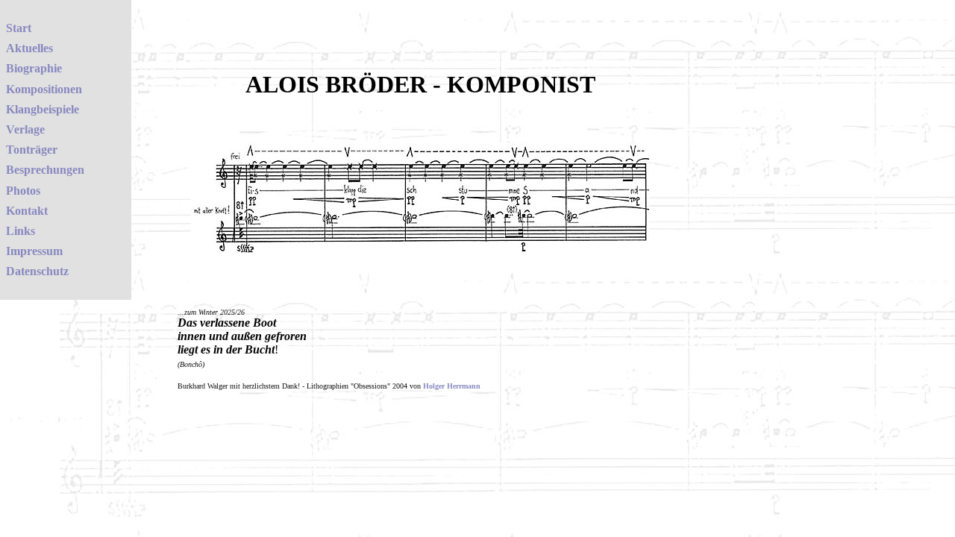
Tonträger (31, 149)
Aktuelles (29, 48)
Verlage (25, 129)
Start (18, 28)
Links (20, 230)
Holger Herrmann (451, 386)
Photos (23, 190)
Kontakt (27, 210)
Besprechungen (45, 169)
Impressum (34, 251)
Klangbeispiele (42, 109)
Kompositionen (44, 89)
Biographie (34, 68)
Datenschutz (37, 271)
